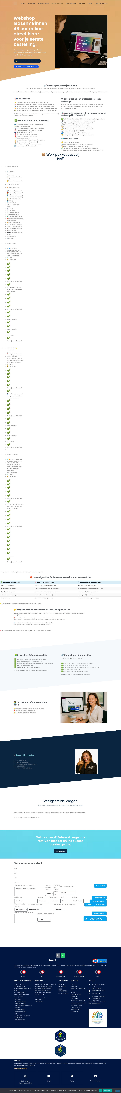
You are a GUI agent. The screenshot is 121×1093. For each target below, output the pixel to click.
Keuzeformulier (101, 3)
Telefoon (74, 897)
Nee (55, 894)
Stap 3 (16, 878)
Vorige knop (99, 898)
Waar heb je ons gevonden (45, 913)
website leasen (43, 3)
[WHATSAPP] (63, 955)
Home (23, 3)
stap (15, 868)
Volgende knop (98, 901)
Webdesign (31, 3)
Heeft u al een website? (57, 887)
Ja (55, 892)
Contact (90, 3)
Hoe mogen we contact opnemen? (64, 904)
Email (62, 897)
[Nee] (117, 1091)
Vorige (89, 905)
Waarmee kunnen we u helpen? (24, 885)
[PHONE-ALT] (58, 955)
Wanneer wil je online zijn (35, 904)
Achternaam (52, 897)
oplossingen (70, 3)
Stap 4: (16, 882)
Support (82, 3)
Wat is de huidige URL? (67, 886)
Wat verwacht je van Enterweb (23, 912)
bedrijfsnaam (18, 897)
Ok (101, 1090)
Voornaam (40, 897)
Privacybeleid (107, 1090)
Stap (15, 873)
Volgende (100, 886)
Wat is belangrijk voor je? (19, 905)
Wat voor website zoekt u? (48, 887)
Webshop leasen (57, 3)
